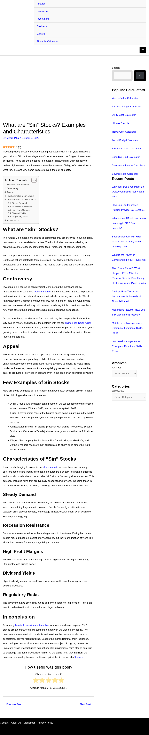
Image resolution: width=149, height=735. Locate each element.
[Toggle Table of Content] (32, 180)
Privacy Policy (45, 722)
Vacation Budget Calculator (126, 106)
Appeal (10, 192)
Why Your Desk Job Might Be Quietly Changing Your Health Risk (128, 191)
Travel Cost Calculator (124, 131)
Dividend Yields (19, 213)
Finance (41, 3)
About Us (16, 722)
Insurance (42, 11)
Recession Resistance (22, 207)
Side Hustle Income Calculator (128, 165)
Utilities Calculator (122, 123)
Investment (43, 18)
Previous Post (12, 704)
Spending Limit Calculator (126, 157)
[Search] (140, 75)
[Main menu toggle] (143, 50)
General (41, 33)
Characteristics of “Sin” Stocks (21, 199)
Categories (118, 391)
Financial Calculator (47, 41)
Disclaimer (29, 722)
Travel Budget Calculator (125, 140)
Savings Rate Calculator (125, 173)
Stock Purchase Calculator (126, 148)
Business (42, 26)
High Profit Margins (21, 210)
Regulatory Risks (20, 217)
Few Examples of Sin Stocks (20, 196)
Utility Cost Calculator (124, 115)
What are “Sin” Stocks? (18, 184)
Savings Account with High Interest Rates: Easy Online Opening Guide (127, 241)
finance (79, 657)
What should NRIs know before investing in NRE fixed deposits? (129, 223)
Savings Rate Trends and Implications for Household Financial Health (126, 296)
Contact (4, 722)
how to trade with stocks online (32, 625)
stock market (50, 467)
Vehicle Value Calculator (125, 98)
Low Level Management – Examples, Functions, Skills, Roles (127, 346)
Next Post (87, 704)
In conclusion (13, 220)
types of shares (42, 291)
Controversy (12, 188)
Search (116, 67)
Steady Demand (19, 203)
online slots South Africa (78, 323)
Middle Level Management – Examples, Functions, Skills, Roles (127, 328)
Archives (116, 367)
